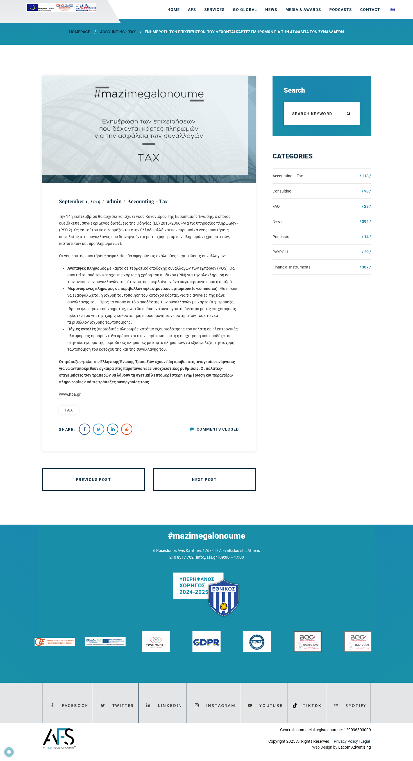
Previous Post (93, 479)
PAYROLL (281, 252)
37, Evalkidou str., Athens (238, 550)
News (277, 221)
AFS (192, 9)
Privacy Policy (346, 741)
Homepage (79, 32)
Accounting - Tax (118, 32)
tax (69, 410)
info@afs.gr (206, 557)
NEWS (271, 9)
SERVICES (214, 9)
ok (348, 113)
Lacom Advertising (354, 747)
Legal (365, 741)
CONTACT (370, 9)
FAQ (276, 206)
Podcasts (340, 9)
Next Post (204, 479)
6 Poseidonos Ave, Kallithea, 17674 (183, 550)
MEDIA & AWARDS (303, 9)
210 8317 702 (181, 557)
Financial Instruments (291, 267)
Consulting (282, 191)
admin (114, 201)
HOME (173, 9)
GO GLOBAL (245, 9)
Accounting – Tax (288, 176)
